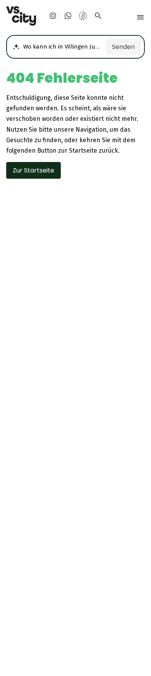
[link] (21, 16)
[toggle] (140, 17)
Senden (123, 46)
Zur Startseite (33, 170)
